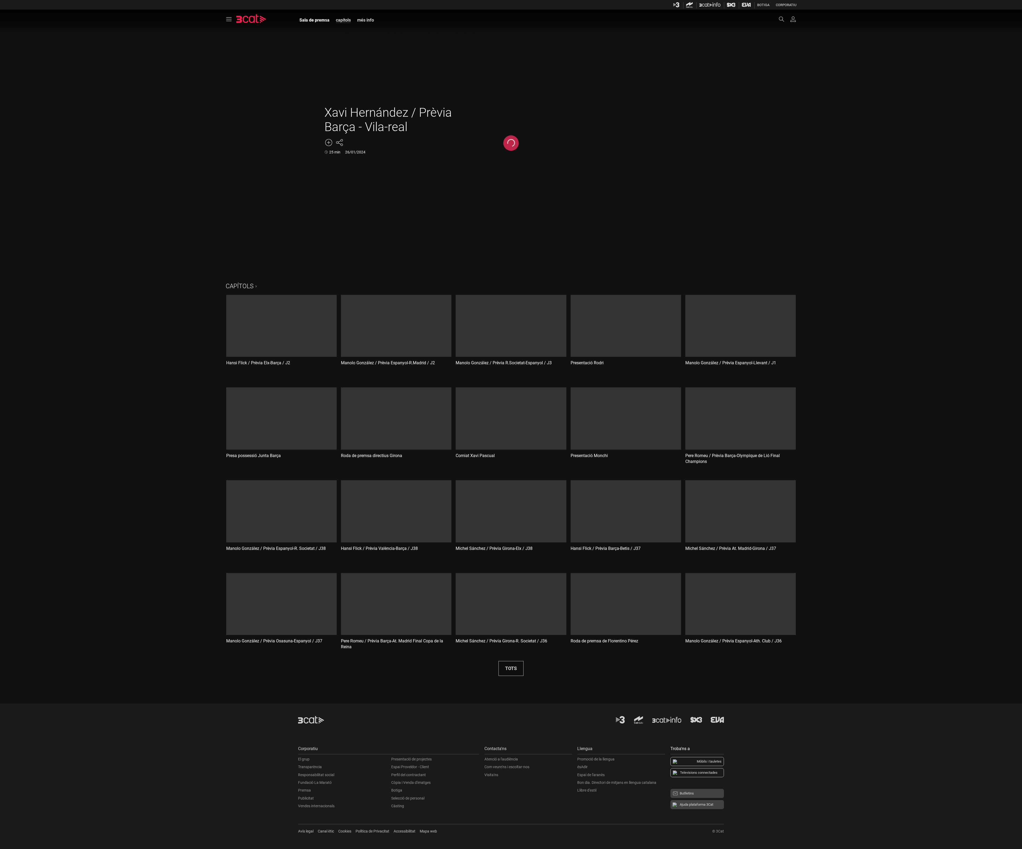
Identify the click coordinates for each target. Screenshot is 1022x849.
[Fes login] (793, 19)
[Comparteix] (339, 142)
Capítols (240, 286)
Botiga (763, 5)
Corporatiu (786, 5)
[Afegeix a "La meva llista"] (328, 142)
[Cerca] (784, 19)
